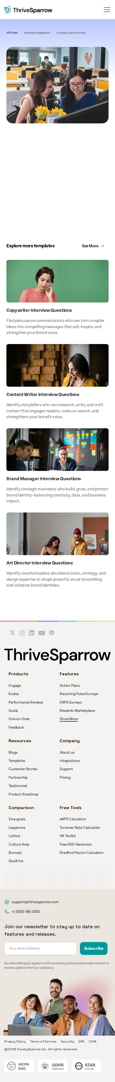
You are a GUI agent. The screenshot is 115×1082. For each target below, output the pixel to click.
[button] (107, 9)
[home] (28, 9)
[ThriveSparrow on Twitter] (12, 633)
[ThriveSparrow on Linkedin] (31, 633)
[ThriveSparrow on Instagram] (22, 633)
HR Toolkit (12, 32)
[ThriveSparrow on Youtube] (42, 633)
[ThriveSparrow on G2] (52, 633)
